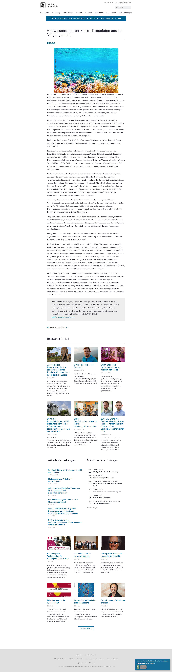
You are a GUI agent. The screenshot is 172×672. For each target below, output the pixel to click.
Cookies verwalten (110, 666)
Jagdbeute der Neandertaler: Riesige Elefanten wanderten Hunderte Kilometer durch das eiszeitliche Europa (58, 369)
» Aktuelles (44, 12)
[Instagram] (78, 663)
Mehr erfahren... (150, 663)
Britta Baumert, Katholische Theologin (113, 601)
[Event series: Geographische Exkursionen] (102, 495)
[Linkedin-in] (82, 663)
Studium (79, 12)
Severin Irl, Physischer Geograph (83, 366)
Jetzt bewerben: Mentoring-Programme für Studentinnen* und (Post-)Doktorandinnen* (64, 490)
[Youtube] (90, 663)
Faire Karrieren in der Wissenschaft (56, 601)
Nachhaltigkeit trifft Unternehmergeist (82, 554)
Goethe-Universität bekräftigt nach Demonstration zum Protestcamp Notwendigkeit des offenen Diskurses (63, 511)
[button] (86, 628)
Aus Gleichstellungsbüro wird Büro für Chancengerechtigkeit (63, 500)
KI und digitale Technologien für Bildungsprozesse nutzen (58, 556)
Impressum (87, 666)
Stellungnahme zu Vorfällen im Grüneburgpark (60, 480)
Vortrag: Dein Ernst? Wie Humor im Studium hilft (111, 554)
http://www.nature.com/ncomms (64, 317)
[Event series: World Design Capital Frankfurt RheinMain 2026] (118, 481)
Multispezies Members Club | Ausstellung (105, 472)
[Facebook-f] (86, 663)
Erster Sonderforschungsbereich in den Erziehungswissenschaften (85, 422)
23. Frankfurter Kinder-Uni (101, 503)
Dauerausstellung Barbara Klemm (103, 478)
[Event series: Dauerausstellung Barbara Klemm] (101, 475)
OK (138, 667)
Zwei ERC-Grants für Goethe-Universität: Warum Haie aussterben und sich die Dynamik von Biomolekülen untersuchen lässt (112, 425)
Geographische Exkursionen (101, 497)
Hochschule (111, 12)
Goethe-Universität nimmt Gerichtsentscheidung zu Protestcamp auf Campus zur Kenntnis (65, 522)
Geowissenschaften (56, 327)
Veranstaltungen (125, 12)
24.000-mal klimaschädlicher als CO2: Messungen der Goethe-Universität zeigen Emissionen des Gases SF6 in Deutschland (58, 425)
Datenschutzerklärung (98, 666)
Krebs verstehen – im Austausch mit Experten (107, 492)
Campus (88, 12)
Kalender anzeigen (92, 508)
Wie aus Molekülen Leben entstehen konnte (85, 601)
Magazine (107, 2)
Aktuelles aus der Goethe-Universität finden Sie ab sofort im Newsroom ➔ (86, 18)
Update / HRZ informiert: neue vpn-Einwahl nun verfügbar (65, 471)
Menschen (99, 12)
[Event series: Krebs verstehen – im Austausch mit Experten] (102, 489)
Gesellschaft (68, 12)
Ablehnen (143, 667)
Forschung (56, 12)
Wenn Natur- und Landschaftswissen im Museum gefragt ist (110, 367)
